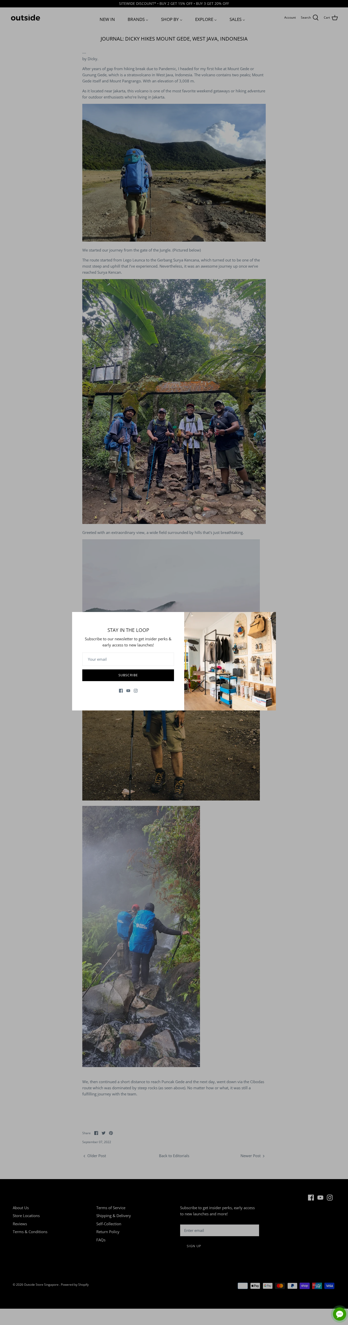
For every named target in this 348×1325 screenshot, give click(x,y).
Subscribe (128, 675)
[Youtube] (128, 691)
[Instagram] (136, 691)
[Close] (269, 618)
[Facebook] (121, 691)
